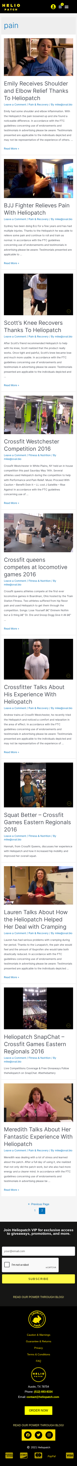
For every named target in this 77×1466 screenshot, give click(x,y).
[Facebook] (28, 1435)
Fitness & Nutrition (40, 455)
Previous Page (38, 1204)
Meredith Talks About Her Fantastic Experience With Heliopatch (38, 1136)
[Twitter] (38, 1435)
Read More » (11, 148)
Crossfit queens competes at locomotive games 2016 (35, 567)
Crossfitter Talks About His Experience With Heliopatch (34, 694)
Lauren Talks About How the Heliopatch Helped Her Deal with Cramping (36, 919)
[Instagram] (49, 1435)
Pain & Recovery (39, 104)
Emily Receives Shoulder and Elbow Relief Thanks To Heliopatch (36, 90)
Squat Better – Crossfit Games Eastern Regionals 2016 (37, 822)
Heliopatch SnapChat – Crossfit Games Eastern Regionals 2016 (35, 1044)
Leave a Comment (15, 104)
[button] (67, 7)
